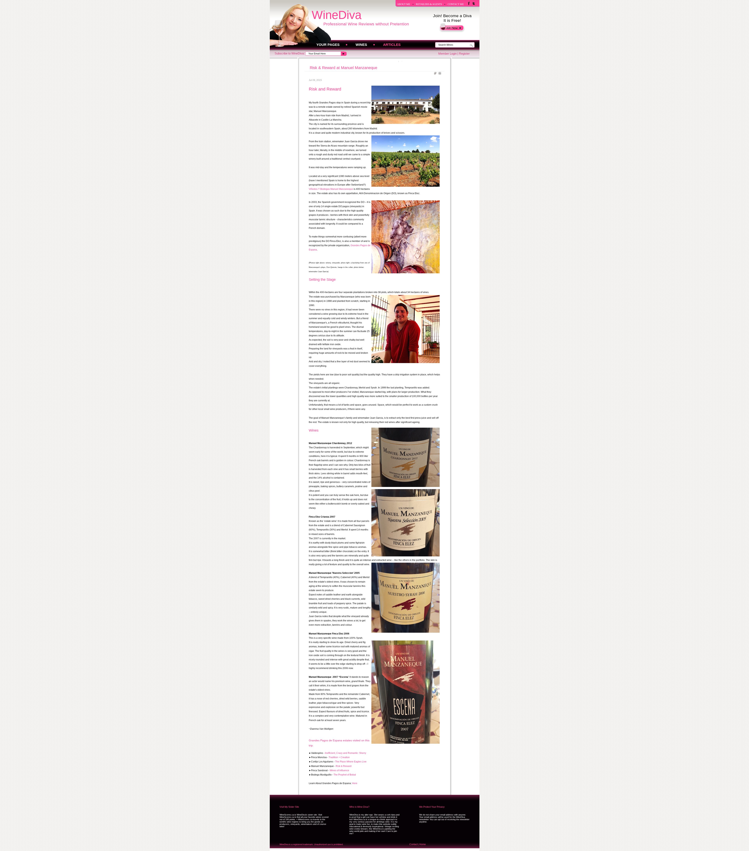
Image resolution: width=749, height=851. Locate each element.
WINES (361, 45)
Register (464, 53)
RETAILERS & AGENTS (429, 4)
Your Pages (328, 45)
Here (354, 783)
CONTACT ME (456, 4)
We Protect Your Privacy (432, 807)
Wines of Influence (339, 770)
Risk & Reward (343, 766)
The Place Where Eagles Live (351, 761)
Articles (392, 45)
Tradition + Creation (339, 757)
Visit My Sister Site (289, 807)
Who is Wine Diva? (359, 807)
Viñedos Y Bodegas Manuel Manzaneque (331, 189)
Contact (413, 844)
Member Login (447, 53)
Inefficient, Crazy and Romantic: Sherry (345, 753)
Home (422, 844)
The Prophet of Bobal (345, 774)
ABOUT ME (403, 4)
